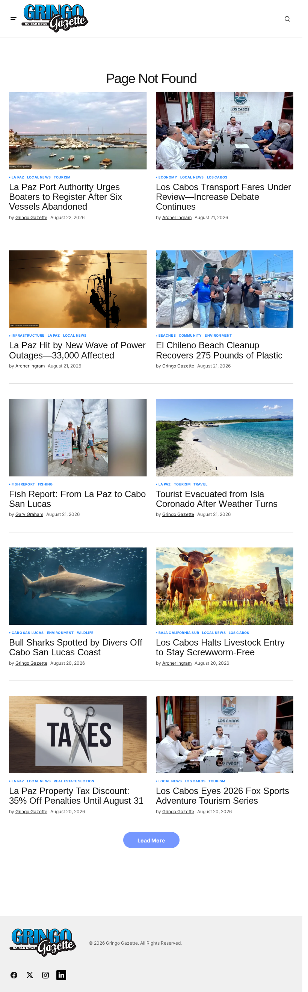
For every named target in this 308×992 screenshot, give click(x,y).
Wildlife (85, 633)
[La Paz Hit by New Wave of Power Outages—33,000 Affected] (78, 289)
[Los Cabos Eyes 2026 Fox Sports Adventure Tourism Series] (225, 734)
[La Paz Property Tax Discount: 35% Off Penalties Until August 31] (78, 734)
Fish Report (23, 484)
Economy (168, 177)
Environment (218, 335)
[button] (13, 18)
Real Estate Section (74, 781)
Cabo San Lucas (28, 633)
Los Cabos (217, 177)
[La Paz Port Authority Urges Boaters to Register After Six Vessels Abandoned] (78, 130)
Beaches (167, 335)
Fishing (45, 484)
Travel (200, 484)
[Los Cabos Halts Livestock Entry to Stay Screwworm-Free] (225, 586)
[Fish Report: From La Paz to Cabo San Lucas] (78, 437)
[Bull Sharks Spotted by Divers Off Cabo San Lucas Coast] (78, 586)
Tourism (62, 177)
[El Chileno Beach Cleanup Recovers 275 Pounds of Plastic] (225, 289)
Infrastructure (28, 335)
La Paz (18, 177)
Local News (39, 177)
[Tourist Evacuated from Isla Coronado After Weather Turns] (225, 437)
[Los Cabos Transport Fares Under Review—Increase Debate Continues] (225, 130)
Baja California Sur (179, 633)
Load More (151, 840)
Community (190, 335)
